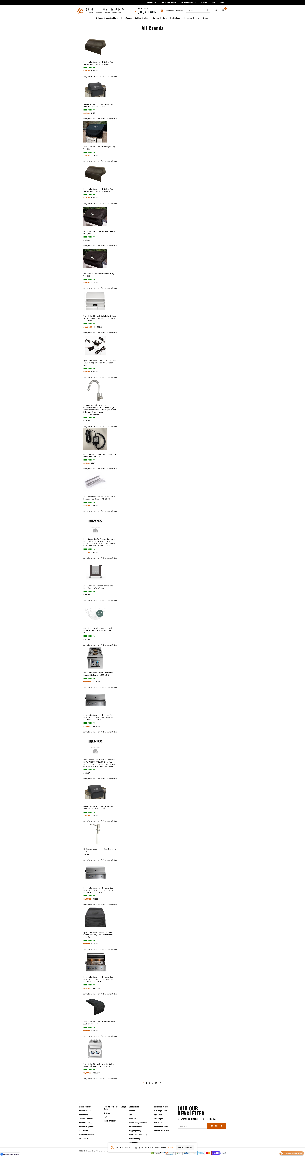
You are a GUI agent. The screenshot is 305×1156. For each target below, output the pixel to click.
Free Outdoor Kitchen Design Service (115, 1107)
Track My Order (110, 1120)
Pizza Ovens (83, 1114)
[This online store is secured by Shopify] (156, 1154)
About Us (222, 2)
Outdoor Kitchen (85, 1110)
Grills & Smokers (85, 1106)
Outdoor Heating (85, 1122)
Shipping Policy (135, 1130)
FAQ (213, 2)
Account (132, 1110)
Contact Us (151, 2)
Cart (130, 1114)
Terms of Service (135, 1126)
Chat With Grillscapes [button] (293, 1153)
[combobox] (198, 10)
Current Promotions (188, 2)
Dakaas (16, 1154)
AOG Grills (158, 1122)
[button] (292, 1153)
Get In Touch (134, 1106)
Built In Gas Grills (161, 1126)
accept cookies (185, 1147)
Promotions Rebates (86, 1134)
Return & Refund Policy (138, 1134)
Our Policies (133, 1142)
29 (156, 1083)
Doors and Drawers (191, 18)
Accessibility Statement (138, 1122)
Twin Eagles (158, 1118)
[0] (223, 10)
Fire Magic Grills (160, 1110)
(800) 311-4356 (147, 12)
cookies (170, 1147)
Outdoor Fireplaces (86, 1126)
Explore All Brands (161, 1106)
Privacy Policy (134, 1138)
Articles (204, 2)
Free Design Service (168, 2)
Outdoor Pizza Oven (161, 1130)
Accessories (83, 1130)
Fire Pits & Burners (86, 1118)
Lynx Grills (158, 1114)
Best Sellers (83, 1138)
